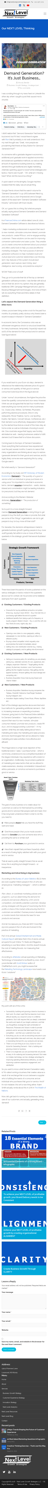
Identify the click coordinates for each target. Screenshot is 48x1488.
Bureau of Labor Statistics (26, 879)
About (4, 1384)
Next (42, 1122)
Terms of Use (22, 1484)
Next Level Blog (7, 1416)
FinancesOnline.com (13, 220)
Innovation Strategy (10, 1402)
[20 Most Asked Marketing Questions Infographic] (4, 1440)
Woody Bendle (23, 83)
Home (4, 1379)
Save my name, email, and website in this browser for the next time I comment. (23, 1343)
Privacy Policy (35, 1484)
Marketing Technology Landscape (18, 969)
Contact (4, 1421)
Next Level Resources (9, 1411)
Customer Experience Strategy (14, 1398)
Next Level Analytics (10, 1407)
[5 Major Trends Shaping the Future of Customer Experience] (4, 1431)
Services (5, 1389)
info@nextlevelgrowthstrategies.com (18, 2)
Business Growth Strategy (18, 85)
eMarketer (17, 957)
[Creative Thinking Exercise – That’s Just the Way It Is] (4, 1447)
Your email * (6, 1321)
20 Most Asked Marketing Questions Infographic (26, 1439)
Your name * (6, 1312)
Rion (7, 139)
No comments (25, 88)
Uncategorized (33, 85)
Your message (7, 1292)
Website (5, 1330)
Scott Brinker (22, 963)
